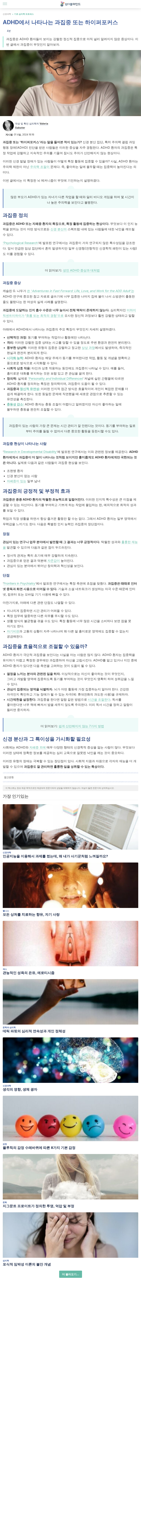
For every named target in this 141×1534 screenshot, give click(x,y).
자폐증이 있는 (16, 481)
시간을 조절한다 (99, 699)
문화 (5, 1202)
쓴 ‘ (29, 291)
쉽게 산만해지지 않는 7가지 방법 (81, 726)
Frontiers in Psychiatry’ (20, 583)
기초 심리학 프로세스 (24, 14)
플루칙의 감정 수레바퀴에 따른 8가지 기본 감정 (39, 1148)
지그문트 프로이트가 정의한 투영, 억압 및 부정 (38, 1206)
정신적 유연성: (30, 389)
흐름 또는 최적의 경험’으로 (45, 315)
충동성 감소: (15, 404)
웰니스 (6, 910)
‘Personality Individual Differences (55, 378)
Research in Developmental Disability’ (30, 452)
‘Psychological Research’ (21, 243)
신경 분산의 (58, 229)
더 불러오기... (70, 1274)
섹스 (5, 969)
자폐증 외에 (38, 747)
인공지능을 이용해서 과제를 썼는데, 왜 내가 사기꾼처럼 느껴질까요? (55, 856)
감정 (5, 1144)
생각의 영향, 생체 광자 (20, 1089)
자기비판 (13, 631)
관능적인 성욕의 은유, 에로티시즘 (29, 973)
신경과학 (7, 14)
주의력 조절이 (40, 167)
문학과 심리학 (9, 1027)
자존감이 (53, 560)
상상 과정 (88, 347)
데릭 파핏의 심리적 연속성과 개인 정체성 (34, 1031)
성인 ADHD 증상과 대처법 (81, 270)
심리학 (6, 1260)
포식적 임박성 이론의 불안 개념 (27, 1264)
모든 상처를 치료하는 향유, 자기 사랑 (31, 914)
